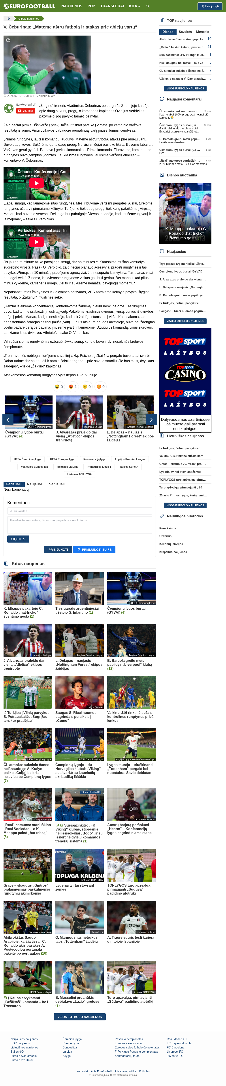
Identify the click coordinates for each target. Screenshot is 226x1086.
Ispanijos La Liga (67, 466)
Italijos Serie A (129, 466)
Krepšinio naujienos (173, 552)
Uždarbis (165, 536)
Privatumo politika (125, 1071)
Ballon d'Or (17, 1051)
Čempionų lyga (72, 1039)
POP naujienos (20, 1043)
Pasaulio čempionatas (129, 1039)
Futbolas (144, 1071)
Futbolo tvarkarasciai (24, 1056)
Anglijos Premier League (130, 459)
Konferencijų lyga (94, 459)
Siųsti (16, 539)
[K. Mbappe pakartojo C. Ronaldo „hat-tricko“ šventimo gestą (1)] (185, 213)
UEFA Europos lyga (62, 459)
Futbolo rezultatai (22, 1060)
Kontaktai (82, 1071)
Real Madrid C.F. (177, 1039)
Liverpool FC (175, 1051)
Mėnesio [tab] (202, 32)
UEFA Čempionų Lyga (27, 459)
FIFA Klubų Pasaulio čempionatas (136, 1051)
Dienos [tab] (167, 32)
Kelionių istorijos (171, 544)
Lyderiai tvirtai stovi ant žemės (180, 471)
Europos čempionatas (129, 1043)
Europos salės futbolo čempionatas (137, 1047)
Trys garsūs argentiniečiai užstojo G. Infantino (191, 263)
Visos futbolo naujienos (80, 1017)
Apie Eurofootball (101, 1071)
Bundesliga (70, 1047)
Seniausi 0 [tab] (57, 484)
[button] (134, 6)
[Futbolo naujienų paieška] (147, 6)
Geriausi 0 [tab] (14, 484)
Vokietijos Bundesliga (34, 466)
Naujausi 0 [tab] (36, 484)
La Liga (67, 1051)
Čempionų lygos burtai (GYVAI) (180, 125)
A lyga (67, 1056)
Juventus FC (175, 1056)
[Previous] (7, 419)
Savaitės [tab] (185, 32)
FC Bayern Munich (179, 1043)
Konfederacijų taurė (127, 1056)
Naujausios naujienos (24, 1039)
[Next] (151, 419)
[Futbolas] (8, 18)
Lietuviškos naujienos (24, 1047)
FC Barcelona (175, 1047)
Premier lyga (71, 1043)
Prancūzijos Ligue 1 (99, 466)
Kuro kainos (167, 528)
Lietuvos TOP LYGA (79, 474)
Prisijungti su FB (97, 549)
